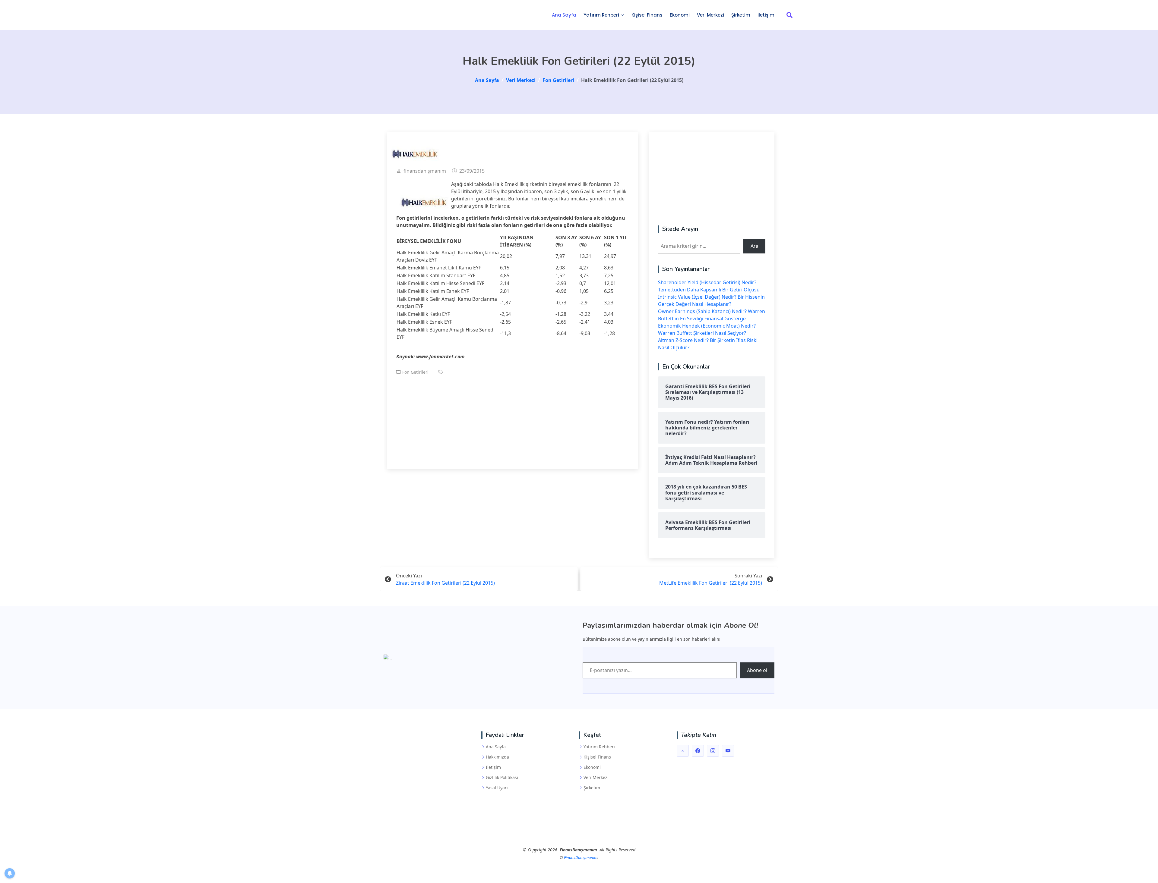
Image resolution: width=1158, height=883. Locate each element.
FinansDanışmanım (580, 857)
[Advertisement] (512, 418)
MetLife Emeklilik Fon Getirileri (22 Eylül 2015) (710, 583)
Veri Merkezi (710, 15)
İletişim (766, 15)
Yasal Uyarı (497, 788)
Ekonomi (680, 15)
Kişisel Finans (647, 15)
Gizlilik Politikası (502, 777)
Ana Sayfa (564, 15)
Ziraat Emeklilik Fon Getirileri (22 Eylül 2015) (445, 583)
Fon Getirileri (415, 372)
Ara (754, 246)
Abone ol (757, 670)
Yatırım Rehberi (599, 747)
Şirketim (740, 15)
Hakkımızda (497, 757)
